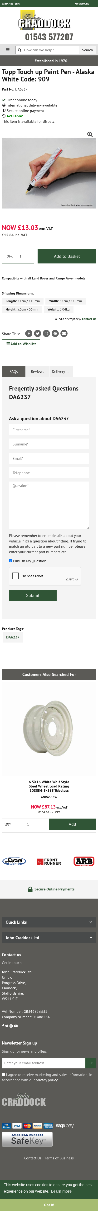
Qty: (10, 256)
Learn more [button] (61, 1191)
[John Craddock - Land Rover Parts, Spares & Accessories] (49, 21)
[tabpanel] (49, 498)
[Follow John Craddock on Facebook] (3, 1026)
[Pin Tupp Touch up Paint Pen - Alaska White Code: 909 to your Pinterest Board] (55, 333)
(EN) (17, 3)
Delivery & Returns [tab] (62, 371)
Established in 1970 (49, 60)
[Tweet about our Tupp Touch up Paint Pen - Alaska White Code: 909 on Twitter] (37, 333)
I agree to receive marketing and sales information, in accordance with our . (47, 1077)
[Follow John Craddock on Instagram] (11, 1026)
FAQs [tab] (14, 371)
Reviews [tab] (37, 371)
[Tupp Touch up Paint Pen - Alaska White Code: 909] (49, 173)
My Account (82, 3)
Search (87, 50)
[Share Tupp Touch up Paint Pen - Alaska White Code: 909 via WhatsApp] (46, 333)
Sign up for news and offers (24, 1051)
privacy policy (46, 1079)
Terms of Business (59, 1158)
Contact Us (89, 319)
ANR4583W (49, 789)
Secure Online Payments (51, 889)
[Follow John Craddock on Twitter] (7, 1026)
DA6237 (13, 637)
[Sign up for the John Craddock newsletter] (90, 1063)
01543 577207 (49, 36)
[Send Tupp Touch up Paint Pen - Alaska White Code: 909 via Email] (64, 333)
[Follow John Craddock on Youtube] (16, 1026)
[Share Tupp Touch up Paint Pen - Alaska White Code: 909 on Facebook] (28, 333)
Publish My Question (29, 560)
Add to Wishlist (23, 343)
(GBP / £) (7, 3)
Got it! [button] (49, 1205)
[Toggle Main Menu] (7, 49)
